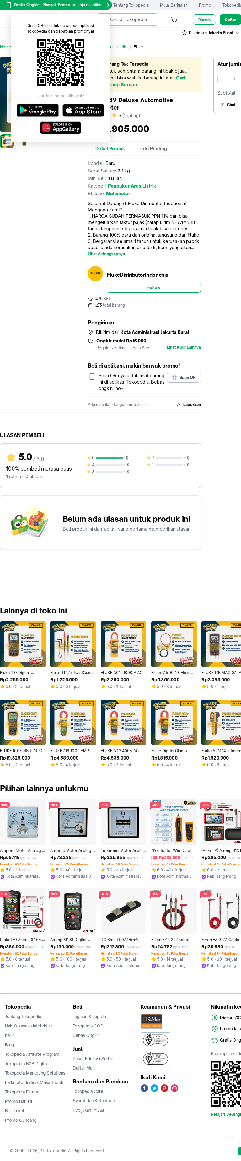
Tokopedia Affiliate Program (32, 1054)
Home (5, 47)
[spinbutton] (233, 79)
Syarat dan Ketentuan (94, 1100)
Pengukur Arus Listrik (107, 47)
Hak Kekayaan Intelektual (29, 1025)
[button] (211, 33)
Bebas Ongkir (86, 1035)
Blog (9, 1044)
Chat (231, 104)
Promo (205, 5)
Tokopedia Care (88, 1091)
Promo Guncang (20, 1120)
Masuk (204, 19)
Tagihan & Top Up (89, 1016)
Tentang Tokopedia (131, 5)
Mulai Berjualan (174, 5)
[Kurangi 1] (222, 79)
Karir (9, 1035)
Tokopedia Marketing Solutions (35, 1073)
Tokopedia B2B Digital (26, 1063)
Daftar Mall (84, 1068)
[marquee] (144, 74)
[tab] (110, 148)
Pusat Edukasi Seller (93, 1058)
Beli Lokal (14, 1110)
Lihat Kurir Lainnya (184, 347)
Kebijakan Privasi (89, 1110)
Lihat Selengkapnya (106, 254)
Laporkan (192, 404)
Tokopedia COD (88, 1025)
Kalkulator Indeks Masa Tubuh (34, 1082)
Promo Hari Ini (18, 1101)
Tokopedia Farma (21, 1091)
